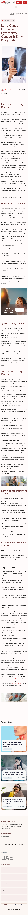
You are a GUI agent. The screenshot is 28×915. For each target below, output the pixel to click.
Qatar (4, 898)
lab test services (16, 683)
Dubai (4, 870)
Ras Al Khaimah (6, 884)
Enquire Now (19, 310)
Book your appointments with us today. (11, 678)
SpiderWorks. (17, 909)
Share (23, 89)
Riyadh (4, 891)
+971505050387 (21, 6)
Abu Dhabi (5, 877)
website (21, 688)
